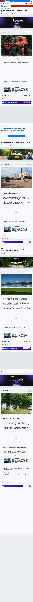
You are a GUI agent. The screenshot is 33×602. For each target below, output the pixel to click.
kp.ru (30, 95)
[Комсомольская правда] (8, 1)
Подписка (30, 3)
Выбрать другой (6, 6)
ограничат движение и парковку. (9, 222)
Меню (1, 1)
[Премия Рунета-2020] (13, 1)
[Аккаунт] (31, 1)
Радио (21, 3)
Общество (5, 8)
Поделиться (29, 32)
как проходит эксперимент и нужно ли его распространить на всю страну (20, 90)
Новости (2, 8)
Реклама (25, 3)
